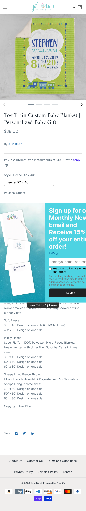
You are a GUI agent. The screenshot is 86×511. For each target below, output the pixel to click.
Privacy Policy (23, 472)
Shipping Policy (48, 472)
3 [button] (47, 104)
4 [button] (55, 104)
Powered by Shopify (54, 483)
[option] (43, 57)
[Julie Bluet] (43, 7)
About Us (15, 461)
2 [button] (39, 104)
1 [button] (31, 104)
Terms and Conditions (62, 461)
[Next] (81, 104)
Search (67, 472)
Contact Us (35, 461)
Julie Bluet (15, 144)
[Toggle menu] (5, 7)
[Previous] (4, 104)
